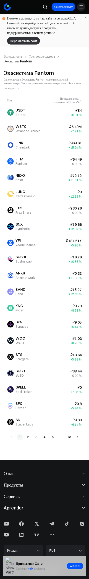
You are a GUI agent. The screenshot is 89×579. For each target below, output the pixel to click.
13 (69, 437)
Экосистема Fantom (18, 61)
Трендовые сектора (42, 56)
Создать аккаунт (63, 6)
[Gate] (7, 7)
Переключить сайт (23, 41)
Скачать (75, 566)
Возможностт (13, 56)
